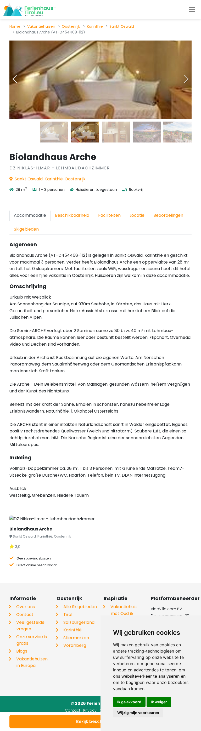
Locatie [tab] (137, 215)
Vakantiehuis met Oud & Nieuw (123, 613)
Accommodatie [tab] (30, 215)
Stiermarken (76, 638)
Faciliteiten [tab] (109, 215)
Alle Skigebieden (80, 607)
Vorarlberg (74, 645)
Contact (25, 615)
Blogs (21, 651)
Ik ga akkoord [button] (129, 702)
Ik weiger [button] (159, 702)
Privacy (90, 710)
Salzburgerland (78, 622)
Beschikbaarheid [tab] (72, 215)
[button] (186, 79)
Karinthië (95, 26)
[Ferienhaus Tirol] (29, 10)
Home (14, 26)
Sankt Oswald (121, 26)
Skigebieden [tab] (26, 229)
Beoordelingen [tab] (168, 215)
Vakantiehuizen (41, 26)
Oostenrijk (71, 26)
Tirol (67, 615)
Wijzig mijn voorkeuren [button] (138, 712)
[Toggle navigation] (192, 10)
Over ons (25, 607)
